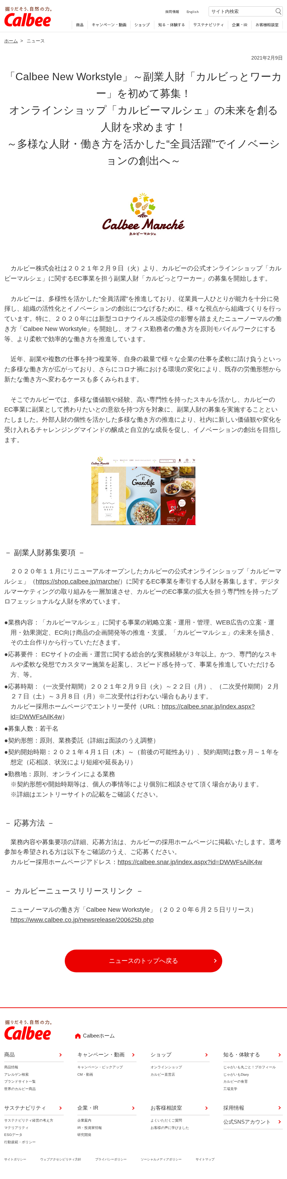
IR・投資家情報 (89, 1128)
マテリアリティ (16, 1128)
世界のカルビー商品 (20, 1089)
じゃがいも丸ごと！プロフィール (249, 1067)
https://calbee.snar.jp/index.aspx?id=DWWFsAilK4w (190, 862)
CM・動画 (85, 1074)
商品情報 (11, 1067)
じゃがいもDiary (236, 1074)
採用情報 (172, 11)
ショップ (142, 24)
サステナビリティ (208, 24)
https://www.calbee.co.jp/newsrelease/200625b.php (82, 919)
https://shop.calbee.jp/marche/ (78, 581)
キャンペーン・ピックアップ (100, 1067)
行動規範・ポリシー (20, 1142)
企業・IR (239, 24)
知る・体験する (171, 24)
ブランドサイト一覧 (20, 1081)
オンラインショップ (166, 1067)
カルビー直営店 (162, 1074)
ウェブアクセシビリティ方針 (60, 1159)
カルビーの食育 (235, 1081)
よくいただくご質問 (166, 1120)
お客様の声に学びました (169, 1128)
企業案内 (84, 1120)
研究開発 (84, 1135)
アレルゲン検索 (16, 1074)
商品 (80, 24)
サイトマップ (205, 1159)
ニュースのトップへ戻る (143, 960)
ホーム (11, 40)
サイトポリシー (15, 1159)
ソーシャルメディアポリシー (161, 1159)
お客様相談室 (267, 24)
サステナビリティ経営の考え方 (28, 1120)
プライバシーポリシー (111, 1159)
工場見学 (230, 1089)
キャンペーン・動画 (109, 24)
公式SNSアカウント (247, 1122)
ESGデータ (13, 1135)
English (193, 11)
